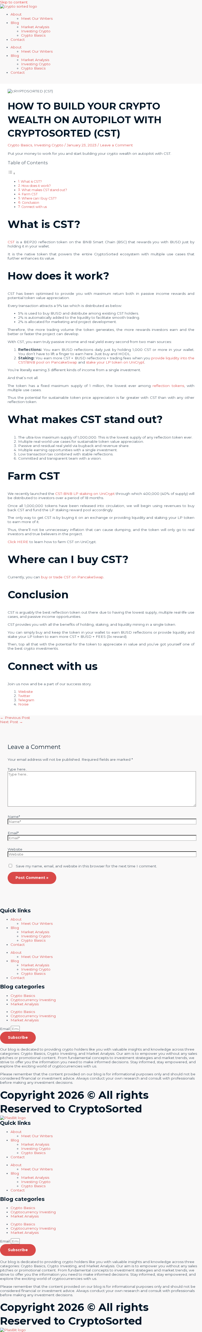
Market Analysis (25, 1004)
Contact (18, 39)
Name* (14, 816)
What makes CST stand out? (44, 190)
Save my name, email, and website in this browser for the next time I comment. (86, 866)
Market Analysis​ (35, 27)
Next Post (11, 722)
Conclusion (30, 203)
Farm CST (30, 194)
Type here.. (17, 769)
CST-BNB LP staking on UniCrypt (84, 493)
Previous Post (15, 717)
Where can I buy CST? (39, 198)
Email (5, 1029)
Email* (13, 833)
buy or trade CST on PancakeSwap (72, 577)
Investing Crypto (35, 31)
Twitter (24, 696)
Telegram (26, 700)
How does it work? (36, 186)
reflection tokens (168, 386)
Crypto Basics (33, 35)
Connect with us (34, 207)
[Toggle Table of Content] (12, 173)
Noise (23, 704)
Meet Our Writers (37, 18)
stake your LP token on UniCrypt (115, 362)
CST (11, 242)
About (16, 14)
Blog (15, 23)
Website (25, 691)
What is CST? (31, 181)
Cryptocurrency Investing (33, 1000)
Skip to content (14, 2)
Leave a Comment (116, 145)
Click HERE (18, 542)
